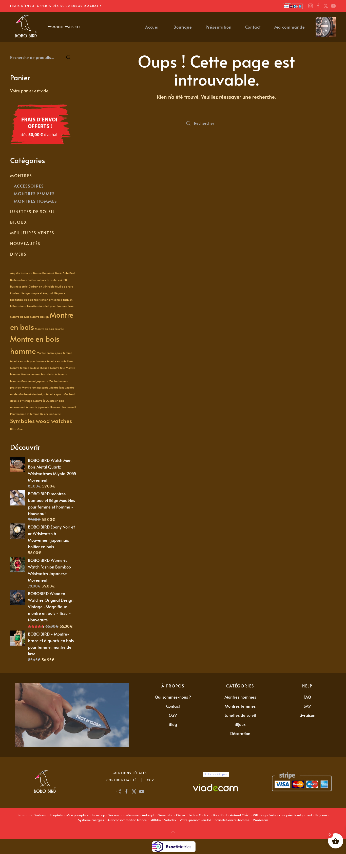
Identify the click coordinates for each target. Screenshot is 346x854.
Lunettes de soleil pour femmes (47, 306)
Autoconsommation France (127, 820)
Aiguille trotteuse (21, 273)
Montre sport (54, 394)
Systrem (40, 815)
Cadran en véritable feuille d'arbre (51, 286)
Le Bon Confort (199, 815)
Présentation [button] (219, 27)
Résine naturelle (50, 414)
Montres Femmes (34, 193)
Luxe (70, 306)
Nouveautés (25, 243)
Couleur (15, 293)
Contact (253, 27)
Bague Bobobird (43, 273)
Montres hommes (240, 697)
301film (155, 820)
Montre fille (57, 368)
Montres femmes (240, 706)
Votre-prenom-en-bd (195, 820)
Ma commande (289, 27)
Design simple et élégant (37, 293)
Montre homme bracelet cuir (39, 374)
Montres (21, 175)
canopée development (295, 815)
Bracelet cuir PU (57, 280)
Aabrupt (148, 815)
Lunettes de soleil (32, 211)
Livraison (307, 715)
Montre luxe (56, 387)
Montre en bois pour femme (54, 353)
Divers (18, 254)
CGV (173, 715)
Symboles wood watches (41, 420)
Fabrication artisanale (48, 299)
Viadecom (260, 820)
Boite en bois (18, 280)
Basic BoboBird (65, 273)
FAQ (307, 697)
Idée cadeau (18, 306)
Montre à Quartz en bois (48, 400)
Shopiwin (56, 815)
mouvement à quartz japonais (29, 407)
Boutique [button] (183, 27)
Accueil (152, 27)
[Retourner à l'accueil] (25, 27)
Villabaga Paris (264, 815)
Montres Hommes (35, 201)
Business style (19, 286)
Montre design (39, 316)
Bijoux (18, 222)
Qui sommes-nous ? (173, 697)
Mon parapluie (77, 815)
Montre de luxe (19, 316)
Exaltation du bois (21, 299)
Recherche (68, 57)
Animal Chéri (239, 815)
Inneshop (98, 815)
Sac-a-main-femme (123, 815)
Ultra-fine (16, 429)
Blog (173, 724)
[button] (173, 831)
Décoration (240, 733)
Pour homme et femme (24, 414)
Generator (165, 815)
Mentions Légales (130, 773)
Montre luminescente (35, 387)
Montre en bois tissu (60, 361)
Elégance (59, 293)
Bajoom (321, 815)
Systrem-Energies (91, 820)
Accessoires (29, 186)
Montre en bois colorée (49, 329)
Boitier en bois (37, 280)
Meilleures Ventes (32, 232)
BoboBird (220, 815)
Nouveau (55, 407)
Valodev (170, 820)
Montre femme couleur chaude (29, 368)
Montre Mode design (31, 394)
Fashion (67, 299)
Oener (180, 815)
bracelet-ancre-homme (232, 820)
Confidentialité (121, 780)
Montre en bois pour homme (28, 361)
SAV (307, 706)
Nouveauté (69, 407)
